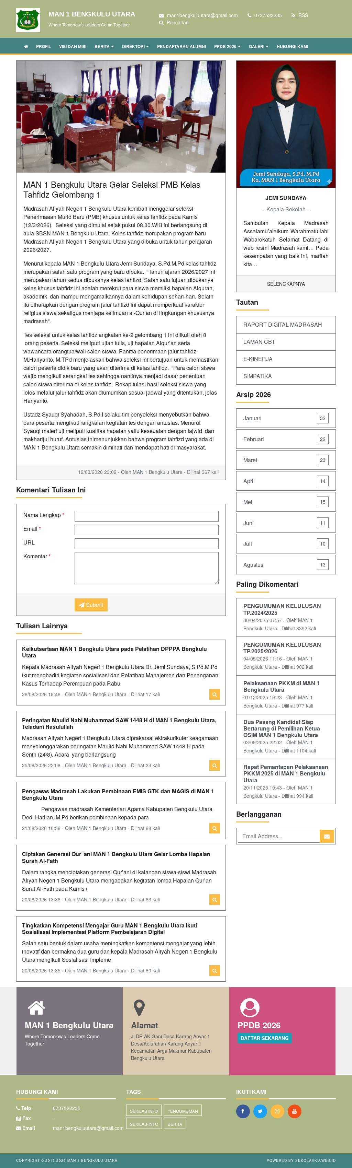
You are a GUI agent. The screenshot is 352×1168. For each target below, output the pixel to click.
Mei (284, 502)
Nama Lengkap (43, 515)
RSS (302, 15)
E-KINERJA (258, 359)
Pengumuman (182, 1111)
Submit (94, 605)
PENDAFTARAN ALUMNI (181, 46)
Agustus (284, 565)
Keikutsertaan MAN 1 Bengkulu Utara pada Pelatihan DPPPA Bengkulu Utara (114, 652)
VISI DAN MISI (72, 46)
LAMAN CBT (259, 342)
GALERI (256, 46)
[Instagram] (279, 1111)
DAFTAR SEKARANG (265, 1038)
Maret (284, 460)
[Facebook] (244, 1111)
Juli (284, 544)
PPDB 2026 (225, 46)
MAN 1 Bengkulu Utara (92, 1160)
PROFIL (43, 46)
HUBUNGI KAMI (292, 46)
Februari (284, 439)
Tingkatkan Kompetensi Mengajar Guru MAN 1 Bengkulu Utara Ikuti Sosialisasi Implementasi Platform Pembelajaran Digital (109, 928)
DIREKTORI (133, 46)
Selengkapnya (286, 283)
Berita (175, 1124)
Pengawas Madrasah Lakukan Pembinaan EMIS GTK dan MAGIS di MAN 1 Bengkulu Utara (118, 794)
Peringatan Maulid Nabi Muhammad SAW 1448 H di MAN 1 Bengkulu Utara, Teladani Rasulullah (119, 723)
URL (29, 542)
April (284, 481)
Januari (284, 418)
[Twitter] (262, 1111)
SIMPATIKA (257, 376)
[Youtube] (296, 1111)
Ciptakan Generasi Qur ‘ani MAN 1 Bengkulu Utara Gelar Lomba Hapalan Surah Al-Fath (116, 857)
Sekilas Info (144, 1111)
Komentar (37, 556)
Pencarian (177, 22)
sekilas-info (144, 1124)
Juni (284, 523)
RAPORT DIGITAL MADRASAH (282, 324)
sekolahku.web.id (315, 1160)
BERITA (102, 46)
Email (32, 529)
